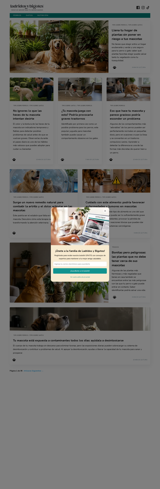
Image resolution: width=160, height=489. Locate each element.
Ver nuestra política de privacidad (80, 277)
